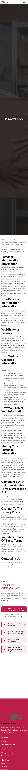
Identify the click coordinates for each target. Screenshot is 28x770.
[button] (24, 2)
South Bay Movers (8, 724)
